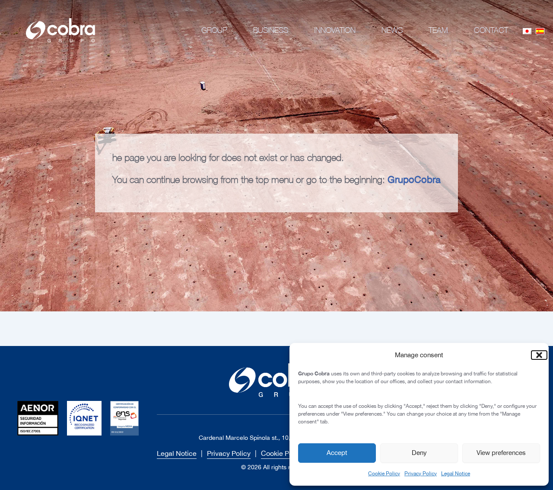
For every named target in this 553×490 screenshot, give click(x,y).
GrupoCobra (414, 179)
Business (270, 30)
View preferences (501, 452)
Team (438, 30)
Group (214, 30)
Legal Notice (455, 474)
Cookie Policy (384, 474)
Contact (491, 30)
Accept (337, 452)
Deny (419, 452)
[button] (535, 355)
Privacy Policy (420, 474)
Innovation (335, 30)
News (392, 30)
